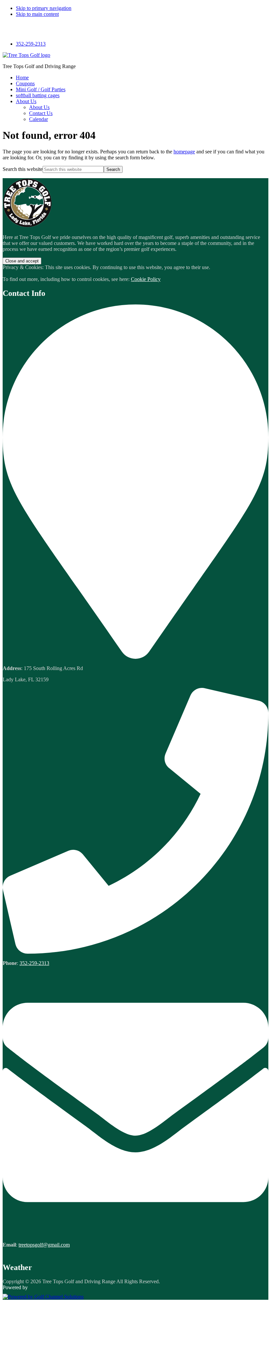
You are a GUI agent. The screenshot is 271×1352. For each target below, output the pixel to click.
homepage (184, 151)
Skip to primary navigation (43, 8)
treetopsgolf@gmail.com (44, 1245)
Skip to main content (37, 14)
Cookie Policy (146, 279)
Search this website (23, 169)
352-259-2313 (31, 44)
